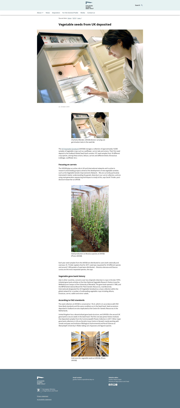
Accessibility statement (44, 399)
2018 (74, 18)
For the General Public (70, 13)
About (39, 13)
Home (69, 18)
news (79, 18)
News (48, 13)
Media (83, 13)
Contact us (91, 13)
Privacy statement (42, 396)
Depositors (56, 13)
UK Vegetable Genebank (70, 149)
